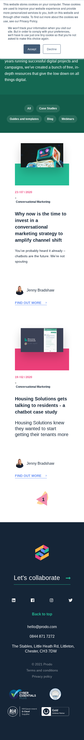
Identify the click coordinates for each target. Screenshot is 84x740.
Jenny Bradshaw (40, 290)
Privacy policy (42, 676)
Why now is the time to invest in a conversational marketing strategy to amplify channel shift (40, 227)
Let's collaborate (37, 577)
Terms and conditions (42, 670)
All (29, 108)
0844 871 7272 (42, 636)
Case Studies (48, 108)
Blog (50, 119)
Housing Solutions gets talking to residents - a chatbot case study (41, 405)
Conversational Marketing (33, 201)
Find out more (28, 303)
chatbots (21, 256)
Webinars (68, 119)
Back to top (42, 614)
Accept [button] (32, 49)
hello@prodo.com (42, 627)
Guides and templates (24, 119)
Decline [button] (52, 49)
